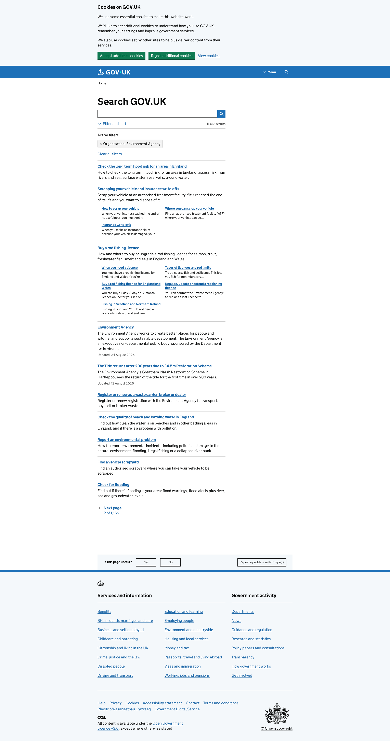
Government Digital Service (177, 709)
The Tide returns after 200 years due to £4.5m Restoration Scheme (155, 366)
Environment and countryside (189, 629)
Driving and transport (115, 675)
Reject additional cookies (172, 55)
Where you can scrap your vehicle (189, 208)
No (174, 562)
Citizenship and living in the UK (123, 648)
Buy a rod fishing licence (118, 248)
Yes (150, 562)
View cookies (209, 56)
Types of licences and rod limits (188, 267)
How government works (251, 666)
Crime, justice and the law (119, 657)
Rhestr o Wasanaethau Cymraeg (124, 709)
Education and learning (184, 611)
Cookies (132, 703)
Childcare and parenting (118, 639)
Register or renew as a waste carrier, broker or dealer (142, 394)
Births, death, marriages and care (125, 620)
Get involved (242, 675)
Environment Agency (116, 327)
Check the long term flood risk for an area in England (142, 166)
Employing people (179, 620)
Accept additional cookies (121, 55)
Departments (243, 611)
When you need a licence (120, 267)
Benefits (104, 611)
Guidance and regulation (252, 629)
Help (102, 703)
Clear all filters (110, 154)
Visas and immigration (183, 666)
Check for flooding (113, 484)
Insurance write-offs (116, 225)
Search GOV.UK (145, 102)
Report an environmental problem (127, 439)
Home (102, 83)
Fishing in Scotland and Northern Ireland (131, 304)
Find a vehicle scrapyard (118, 462)
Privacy (115, 703)
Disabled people (111, 666)
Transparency (243, 657)
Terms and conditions (220, 703)
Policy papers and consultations (258, 648)
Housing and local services (187, 639)
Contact (192, 703)
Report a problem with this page (262, 562)
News (236, 620)
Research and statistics (251, 639)
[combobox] (157, 114)
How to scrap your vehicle (120, 208)
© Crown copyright (276, 728)
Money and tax (177, 648)
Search (221, 114)
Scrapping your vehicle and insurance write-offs (138, 188)
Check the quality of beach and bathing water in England (146, 417)
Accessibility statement (162, 703)
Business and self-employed (121, 629)
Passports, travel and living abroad (193, 657)
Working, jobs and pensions (187, 675)
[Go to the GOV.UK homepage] (114, 72)
